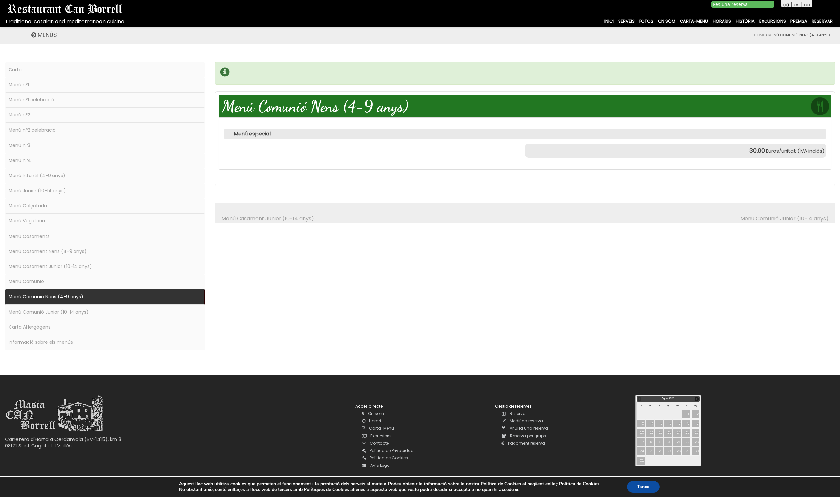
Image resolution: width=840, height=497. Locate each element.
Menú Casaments (29, 236)
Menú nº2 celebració (32, 130)
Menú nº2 (19, 115)
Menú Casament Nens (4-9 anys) (48, 251)
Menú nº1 (19, 84)
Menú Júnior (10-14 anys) (37, 190)
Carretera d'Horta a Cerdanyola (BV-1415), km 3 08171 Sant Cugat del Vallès (63, 442)
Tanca (643, 487)
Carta (15, 69)
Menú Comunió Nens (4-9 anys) (46, 296)
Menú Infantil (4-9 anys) (37, 175)
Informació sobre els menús (41, 342)
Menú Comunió (26, 281)
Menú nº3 (19, 145)
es (797, 4)
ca (786, 4)
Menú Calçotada (28, 205)
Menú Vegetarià (27, 220)
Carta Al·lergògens (30, 327)
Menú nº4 (20, 160)
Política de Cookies (579, 484)
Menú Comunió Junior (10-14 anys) (784, 218)
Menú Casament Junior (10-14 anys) (267, 218)
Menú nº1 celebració (31, 99)
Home (759, 35)
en (807, 4)
